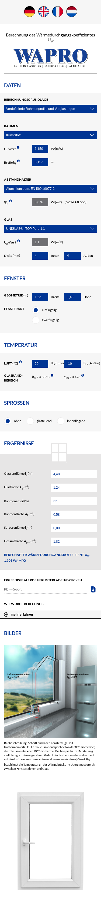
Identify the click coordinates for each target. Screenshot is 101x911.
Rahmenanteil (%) (16, 501)
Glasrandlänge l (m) (18, 473)
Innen (55, 256)
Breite (55, 297)
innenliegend (76, 421)
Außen (88, 256)
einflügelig (49, 310)
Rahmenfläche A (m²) (19, 514)
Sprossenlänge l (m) (18, 527)
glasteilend (44, 421)
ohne (17, 421)
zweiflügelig (50, 320)
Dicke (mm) (12, 256)
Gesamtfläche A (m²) (20, 541)
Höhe (87, 297)
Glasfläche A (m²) (16, 487)
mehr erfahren (22, 614)
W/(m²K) (57, 149)
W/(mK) (68, 202)
